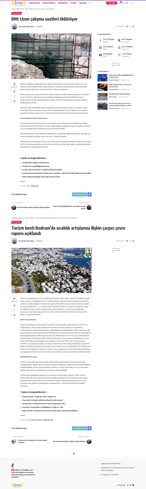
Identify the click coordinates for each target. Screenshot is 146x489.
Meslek (33, 186)
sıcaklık (44, 420)
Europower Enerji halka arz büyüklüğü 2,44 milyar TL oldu (42, 407)
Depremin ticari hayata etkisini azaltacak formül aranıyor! (42, 400)
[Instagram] (125, 47)
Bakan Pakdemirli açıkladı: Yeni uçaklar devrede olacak (41, 177)
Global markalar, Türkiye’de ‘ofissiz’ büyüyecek (39, 397)
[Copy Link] (130, 26)
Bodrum (33, 420)
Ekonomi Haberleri (114, 80)
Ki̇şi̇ (52, 420)
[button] (90, 3)
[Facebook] (107, 40)
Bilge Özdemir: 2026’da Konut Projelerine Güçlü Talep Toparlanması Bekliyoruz (50, 411)
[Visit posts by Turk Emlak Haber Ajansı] (14, 26)
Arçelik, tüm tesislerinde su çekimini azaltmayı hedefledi (42, 170)
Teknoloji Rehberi (114, 89)
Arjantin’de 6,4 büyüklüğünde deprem (35, 166)
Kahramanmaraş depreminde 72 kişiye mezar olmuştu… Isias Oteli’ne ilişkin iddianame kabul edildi (56, 173)
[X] (125, 40)
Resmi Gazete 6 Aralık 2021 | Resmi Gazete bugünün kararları (43, 404)
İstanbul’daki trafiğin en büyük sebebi (35, 163)
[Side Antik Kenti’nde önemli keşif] (102, 96)
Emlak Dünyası (113, 97)
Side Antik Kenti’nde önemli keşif (119, 94)
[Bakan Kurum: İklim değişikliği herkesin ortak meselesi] (102, 78)
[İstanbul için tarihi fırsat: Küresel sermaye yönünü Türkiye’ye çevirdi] (102, 106)
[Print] (133, 26)
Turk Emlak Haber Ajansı (26, 26)
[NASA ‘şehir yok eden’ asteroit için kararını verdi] (102, 87)
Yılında (39, 420)
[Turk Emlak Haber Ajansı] (18, 3)
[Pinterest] (107, 47)
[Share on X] (127, 26)
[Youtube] (107, 55)
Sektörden (16, 13)
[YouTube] (133, 485)
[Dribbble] (125, 55)
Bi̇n (38, 186)
